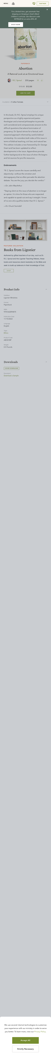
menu (6, 3)
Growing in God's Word (30, 14)
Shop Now (15, 24)
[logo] (13, 3)
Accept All (25, 1040)
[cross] (47, 9)
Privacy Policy (40, 1031)
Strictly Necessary (25, 1049)
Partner (42, 3)
